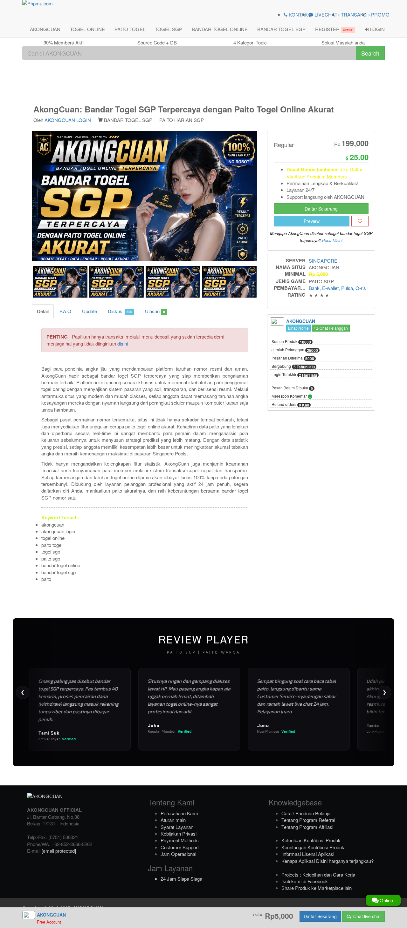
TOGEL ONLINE (87, 29)
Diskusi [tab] (120, 311)
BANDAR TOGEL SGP (281, 29)
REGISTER (334, 29)
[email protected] (59, 850)
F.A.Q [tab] (65, 311)
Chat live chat (366, 916)
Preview (312, 221)
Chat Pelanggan (333, 328)
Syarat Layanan (177, 827)
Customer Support (180, 847)
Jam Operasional (178, 854)
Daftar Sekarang (321, 208)
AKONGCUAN (45, 29)
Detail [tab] (43, 311)
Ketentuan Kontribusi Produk (311, 840)
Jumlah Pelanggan (295, 350)
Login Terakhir (294, 375)
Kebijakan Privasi (179, 833)
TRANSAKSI (354, 14)
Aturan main (173, 820)
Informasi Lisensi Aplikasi (307, 854)
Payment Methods (180, 840)
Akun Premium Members (320, 176)
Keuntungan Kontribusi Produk (312, 847)
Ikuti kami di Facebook (304, 881)
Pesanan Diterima (293, 358)
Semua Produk (291, 342)
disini (122, 343)
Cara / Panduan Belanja (305, 813)
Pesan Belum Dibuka (292, 388)
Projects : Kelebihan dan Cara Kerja (318, 874)
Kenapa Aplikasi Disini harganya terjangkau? (327, 860)
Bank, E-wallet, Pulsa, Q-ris (337, 288)
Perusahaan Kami (179, 813)
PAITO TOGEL (129, 29)
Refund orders (290, 404)
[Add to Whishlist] (360, 221)
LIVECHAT (325, 14)
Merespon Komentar (291, 396)
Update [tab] (89, 311)
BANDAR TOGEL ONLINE (220, 29)
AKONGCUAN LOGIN (68, 120)
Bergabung (293, 366)
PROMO (380, 14)
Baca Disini (332, 240)
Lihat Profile (298, 328)
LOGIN (377, 29)
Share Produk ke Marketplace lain (316, 887)
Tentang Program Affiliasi (307, 827)
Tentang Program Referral (308, 820)
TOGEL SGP (168, 29)
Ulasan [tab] (155, 311)
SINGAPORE (323, 260)
